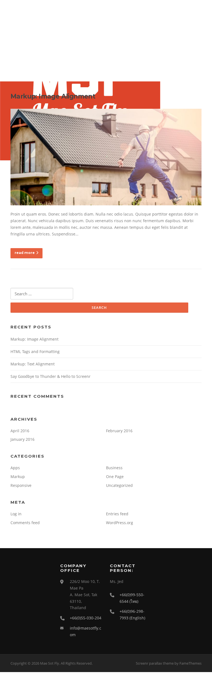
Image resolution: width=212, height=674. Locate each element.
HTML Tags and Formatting (35, 351)
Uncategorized (119, 485)
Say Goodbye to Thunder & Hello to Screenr (50, 376)
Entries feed (117, 513)
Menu (197, 11)
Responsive (20, 485)
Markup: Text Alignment (32, 364)
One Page (115, 476)
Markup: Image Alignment (52, 96)
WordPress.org (119, 522)
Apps (15, 467)
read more (25, 253)
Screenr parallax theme (155, 663)
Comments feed (25, 522)
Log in (16, 513)
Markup (17, 476)
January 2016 (22, 439)
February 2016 (119, 430)
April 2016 (19, 430)
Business (114, 467)
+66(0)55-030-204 (85, 617)
